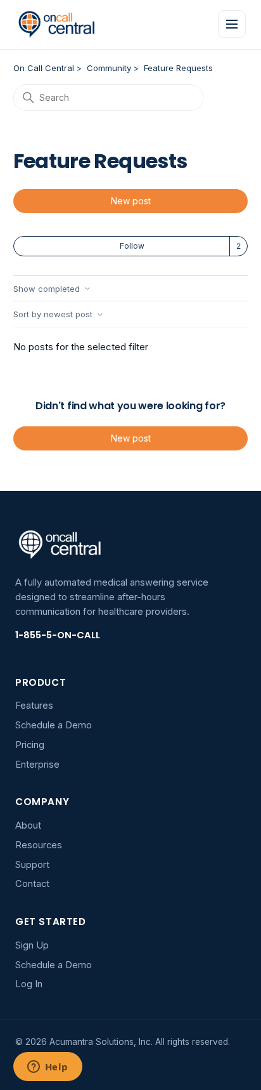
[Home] (56, 24)
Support (32, 864)
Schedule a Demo (53, 725)
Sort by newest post (52, 314)
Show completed (46, 289)
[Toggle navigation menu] (232, 24)
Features (34, 705)
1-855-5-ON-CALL (57, 635)
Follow (132, 246)
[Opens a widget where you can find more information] (47, 1068)
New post (131, 200)
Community (109, 68)
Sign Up (32, 945)
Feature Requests (178, 68)
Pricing (29, 745)
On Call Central (43, 68)
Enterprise (37, 764)
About (28, 825)
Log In (28, 984)
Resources (38, 845)
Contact (32, 884)
